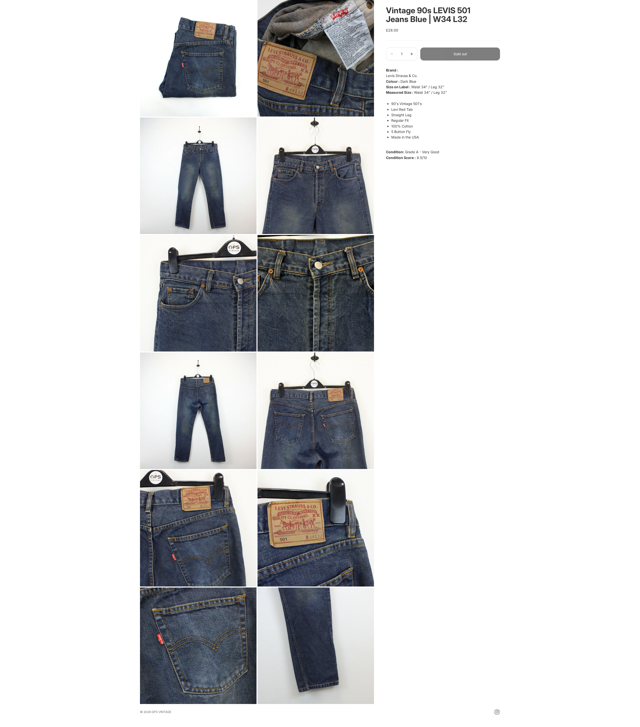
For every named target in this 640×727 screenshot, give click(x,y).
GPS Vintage (161, 712)
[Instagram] (497, 712)
